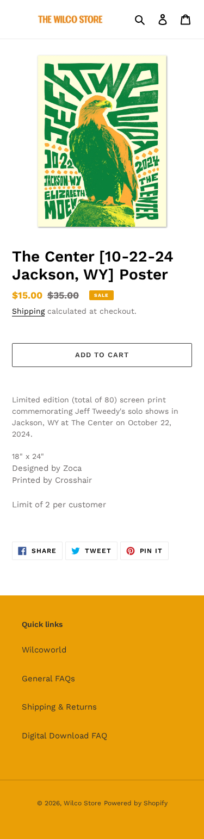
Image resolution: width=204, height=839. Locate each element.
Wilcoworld (44, 650)
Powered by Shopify (136, 803)
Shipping (28, 311)
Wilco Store (82, 803)
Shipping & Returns (59, 707)
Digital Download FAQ (64, 736)
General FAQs (48, 678)
